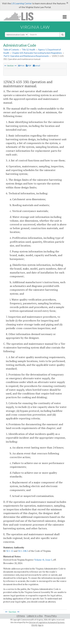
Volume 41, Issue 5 (43, 559)
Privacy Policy (51, 616)
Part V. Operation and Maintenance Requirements (26, 56)
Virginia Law (35, 27)
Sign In (40, 625)
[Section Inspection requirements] (15, 65)
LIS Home (21, 616)
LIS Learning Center (21, 3)
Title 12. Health (28, 49)
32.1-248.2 (23, 550)
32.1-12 (9, 550)
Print (22, 65)
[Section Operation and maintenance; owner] (5, 65)
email (37, 65)
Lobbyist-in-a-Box (35, 616)
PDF (29, 65)
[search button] (62, 34)
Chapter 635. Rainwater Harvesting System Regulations (37, 53)
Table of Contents (11, 49)
